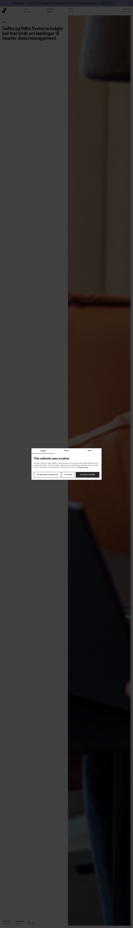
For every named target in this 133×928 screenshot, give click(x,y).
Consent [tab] (43, 451)
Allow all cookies (87, 474)
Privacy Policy (83, 467)
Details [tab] (66, 450)
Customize (68, 474)
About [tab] (90, 450)
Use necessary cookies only (47, 474)
